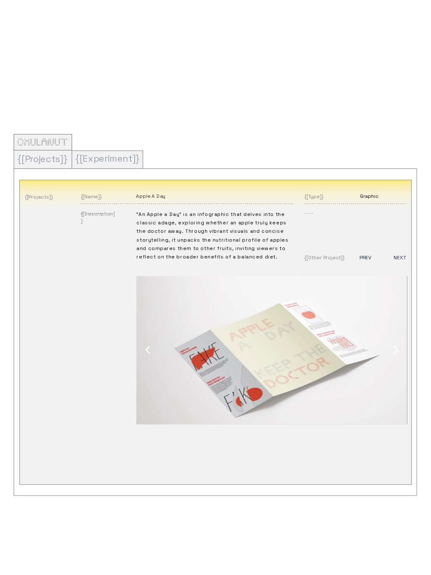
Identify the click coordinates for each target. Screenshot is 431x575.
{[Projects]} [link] (42, 158)
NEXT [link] (400, 257)
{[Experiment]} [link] (107, 158)
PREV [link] (365, 257)
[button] (148, 350)
